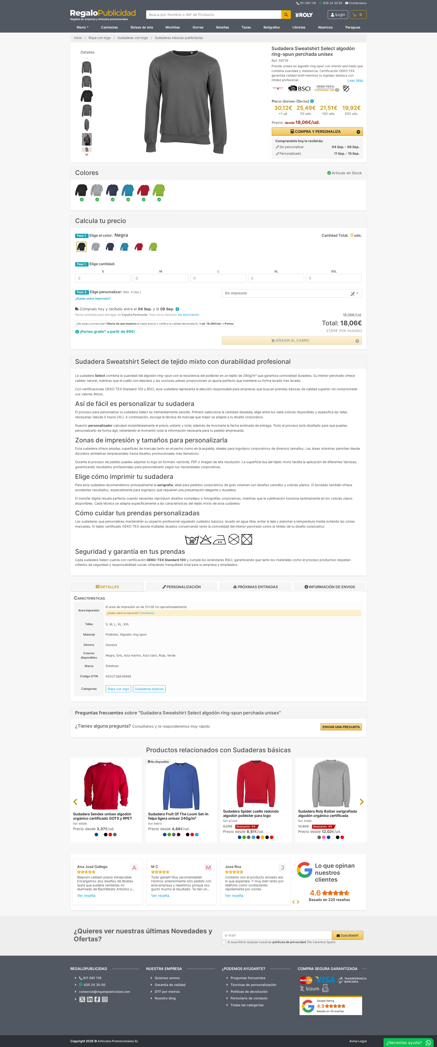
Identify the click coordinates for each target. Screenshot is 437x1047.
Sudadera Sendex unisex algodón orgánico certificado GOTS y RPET (102, 816)
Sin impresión (236, 293)
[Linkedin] (90, 999)
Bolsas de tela (142, 27)
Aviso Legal (358, 1041)
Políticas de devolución (249, 991)
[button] (312, 101)
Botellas (222, 27)
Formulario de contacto (249, 998)
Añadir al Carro (292, 340)
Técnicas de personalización (253, 985)
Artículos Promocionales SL (118, 1041)
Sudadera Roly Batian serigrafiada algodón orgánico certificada (327, 813)
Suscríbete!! (349, 935)
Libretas (298, 27)
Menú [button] (81, 27)
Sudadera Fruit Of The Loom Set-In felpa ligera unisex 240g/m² (178, 816)
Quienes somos (167, 978)
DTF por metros (167, 991)
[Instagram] (105, 999)
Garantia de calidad (170, 985)
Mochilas (172, 27)
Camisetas (109, 27)
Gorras (198, 27)
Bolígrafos (272, 27)
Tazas (246, 27)
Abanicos (325, 27)
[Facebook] (97, 999)
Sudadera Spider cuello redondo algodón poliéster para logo (251, 813)
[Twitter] (82, 999)
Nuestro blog (165, 998)
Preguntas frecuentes (248, 978)
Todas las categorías (247, 1005)
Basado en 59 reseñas (330, 1011)
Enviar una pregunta (341, 727)
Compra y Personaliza (317, 131)
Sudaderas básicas (149, 689)
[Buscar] (286, 14)
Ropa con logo (118, 689)
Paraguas (353, 27)
